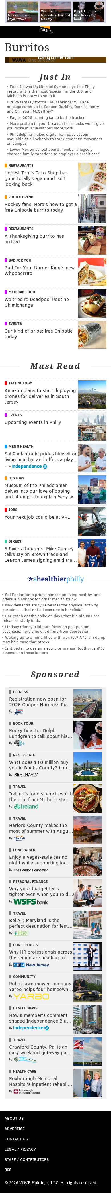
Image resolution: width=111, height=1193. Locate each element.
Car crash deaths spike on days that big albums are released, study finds (50, 618)
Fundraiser (24, 849)
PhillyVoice (14, 32)
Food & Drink (21, 196)
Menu (101, 32)
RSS (8, 1169)
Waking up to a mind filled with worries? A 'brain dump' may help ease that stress (54, 639)
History (16, 478)
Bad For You (20, 260)
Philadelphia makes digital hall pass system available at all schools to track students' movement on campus (54, 138)
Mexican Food (22, 291)
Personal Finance (30, 881)
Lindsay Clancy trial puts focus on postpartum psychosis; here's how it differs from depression (45, 629)
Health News (25, 1008)
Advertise (15, 1128)
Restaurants (21, 165)
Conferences (25, 944)
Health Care (24, 1071)
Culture (46, 30)
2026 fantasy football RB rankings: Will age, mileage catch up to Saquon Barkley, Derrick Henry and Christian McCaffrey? (53, 106)
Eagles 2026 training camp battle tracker (47, 117)
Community (24, 976)
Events (15, 323)
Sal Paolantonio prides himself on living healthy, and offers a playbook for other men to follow (51, 597)
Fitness (20, 691)
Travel (19, 786)
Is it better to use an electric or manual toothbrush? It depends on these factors (53, 650)
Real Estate (24, 755)
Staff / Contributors (27, 1159)
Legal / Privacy (20, 1149)
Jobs (13, 509)
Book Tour (23, 723)
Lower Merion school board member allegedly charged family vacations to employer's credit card (53, 151)
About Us (14, 1118)
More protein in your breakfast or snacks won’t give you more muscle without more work (55, 126)
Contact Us (16, 1138)
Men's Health (21, 446)
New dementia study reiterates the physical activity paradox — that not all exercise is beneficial (50, 607)
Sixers (15, 541)
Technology (20, 383)
